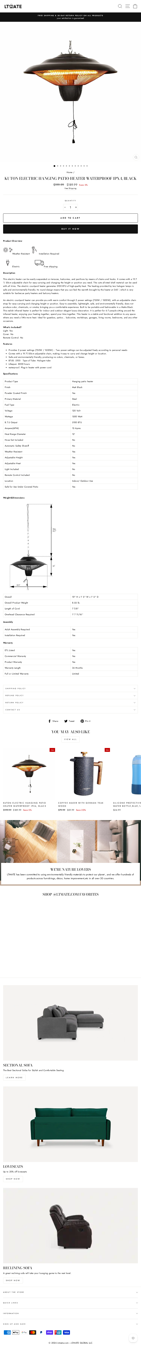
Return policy (15, 702)
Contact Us (13, 709)
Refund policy (15, 695)
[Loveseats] (70, 1124)
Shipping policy (16, 688)
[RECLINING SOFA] (70, 1225)
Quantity (70, 200)
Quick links (10, 1303)
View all (70, 739)
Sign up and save (14, 1324)
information (11, 1313)
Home (70, 172)
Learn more (14, 1077)
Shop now (13, 1179)
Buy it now (70, 228)
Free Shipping (71, 188)
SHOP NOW (13, 1280)
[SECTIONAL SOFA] (70, 1023)
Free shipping (50, 266)
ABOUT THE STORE (13, 1292)
